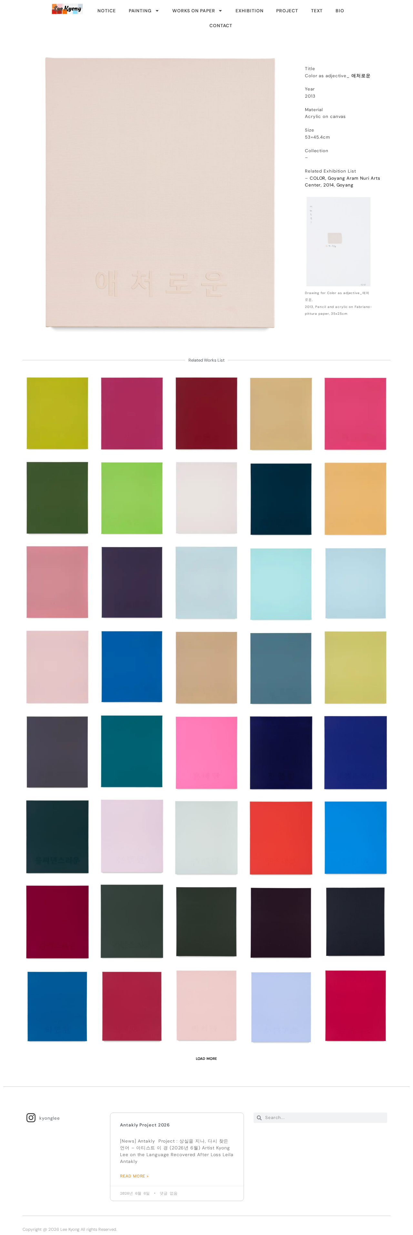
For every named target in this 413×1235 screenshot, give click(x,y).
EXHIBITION (249, 11)
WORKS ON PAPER (193, 11)
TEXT (317, 11)
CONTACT (220, 25)
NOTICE (106, 11)
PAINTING (140, 11)
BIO (340, 11)
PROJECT (287, 11)
